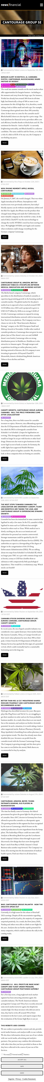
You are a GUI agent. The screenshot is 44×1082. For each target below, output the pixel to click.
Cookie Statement (29, 1079)
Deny (22, 1073)
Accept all (22, 1060)
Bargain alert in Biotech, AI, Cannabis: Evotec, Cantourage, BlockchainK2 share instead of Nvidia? (20, 79)
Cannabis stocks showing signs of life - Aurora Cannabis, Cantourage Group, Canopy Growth (20, 621)
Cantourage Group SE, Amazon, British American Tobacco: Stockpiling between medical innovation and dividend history (21, 285)
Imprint (11, 1079)
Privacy (18, 1079)
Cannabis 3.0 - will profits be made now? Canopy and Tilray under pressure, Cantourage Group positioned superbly (20, 986)
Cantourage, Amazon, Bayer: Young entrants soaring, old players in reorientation (17, 803)
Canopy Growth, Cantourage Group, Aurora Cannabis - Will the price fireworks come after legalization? (22, 412)
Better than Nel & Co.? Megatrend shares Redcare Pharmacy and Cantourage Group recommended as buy (21, 703)
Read (5, 143)
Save (22, 1066)
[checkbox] (2, 1054)
